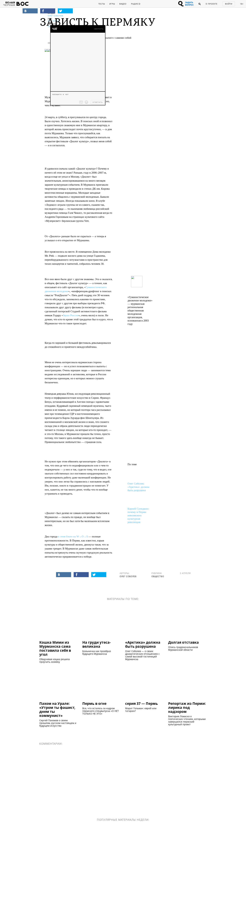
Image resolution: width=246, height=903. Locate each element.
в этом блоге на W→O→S (73, 536)
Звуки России (70, 315)
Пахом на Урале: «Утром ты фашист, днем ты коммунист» (57, 709)
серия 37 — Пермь (141, 703)
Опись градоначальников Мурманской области (183, 648)
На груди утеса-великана (96, 644)
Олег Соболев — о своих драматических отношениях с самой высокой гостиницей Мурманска (142, 655)
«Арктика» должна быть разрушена (142, 644)
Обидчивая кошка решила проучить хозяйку (54, 660)
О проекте (211, 4)
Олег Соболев (55, 16)
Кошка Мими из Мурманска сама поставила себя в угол (55, 648)
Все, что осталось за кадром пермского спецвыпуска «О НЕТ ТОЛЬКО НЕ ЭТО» (100, 711)
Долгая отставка (183, 642)
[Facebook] (47, 10)
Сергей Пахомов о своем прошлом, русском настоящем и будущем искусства (57, 723)
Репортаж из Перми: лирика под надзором (187, 707)
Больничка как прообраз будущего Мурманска (96, 652)
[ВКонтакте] (30, 10)
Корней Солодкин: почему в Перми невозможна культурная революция (138, 515)
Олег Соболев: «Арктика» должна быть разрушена (138, 487)
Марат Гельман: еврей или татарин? (140, 709)
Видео (123, 4)
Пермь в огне (94, 703)
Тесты (101, 4)
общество (157, 576)
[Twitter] (65, 10)
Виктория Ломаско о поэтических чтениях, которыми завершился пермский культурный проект (187, 720)
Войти (228, 4)
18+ (241, 4)
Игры (112, 4)
